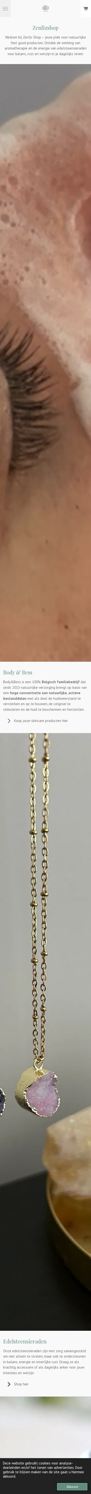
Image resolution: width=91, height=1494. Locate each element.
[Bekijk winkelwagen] (85, 8)
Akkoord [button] (72, 1486)
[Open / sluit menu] (5, 8)
